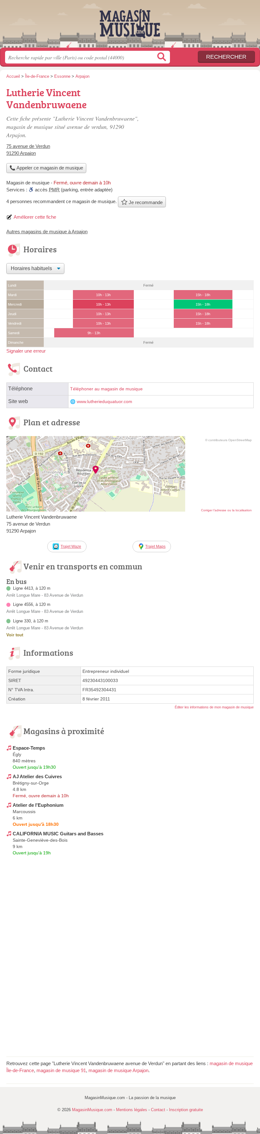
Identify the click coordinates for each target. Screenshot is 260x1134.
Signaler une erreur (26, 351)
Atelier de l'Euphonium (38, 805)
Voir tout (14, 635)
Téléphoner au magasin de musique (106, 389)
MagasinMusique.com (130, 26)
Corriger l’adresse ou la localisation (226, 510)
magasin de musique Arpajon (118, 1070)
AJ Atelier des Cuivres (37, 776)
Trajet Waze (71, 546)
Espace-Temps (29, 748)
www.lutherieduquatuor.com (104, 401)
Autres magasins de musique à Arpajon (47, 231)
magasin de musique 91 (61, 1070)
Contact (158, 1109)
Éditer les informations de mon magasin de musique (214, 707)
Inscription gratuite (186, 1109)
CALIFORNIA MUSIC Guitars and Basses (58, 833)
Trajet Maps (155, 546)
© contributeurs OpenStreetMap (228, 440)
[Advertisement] (200, 128)
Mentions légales (131, 1109)
